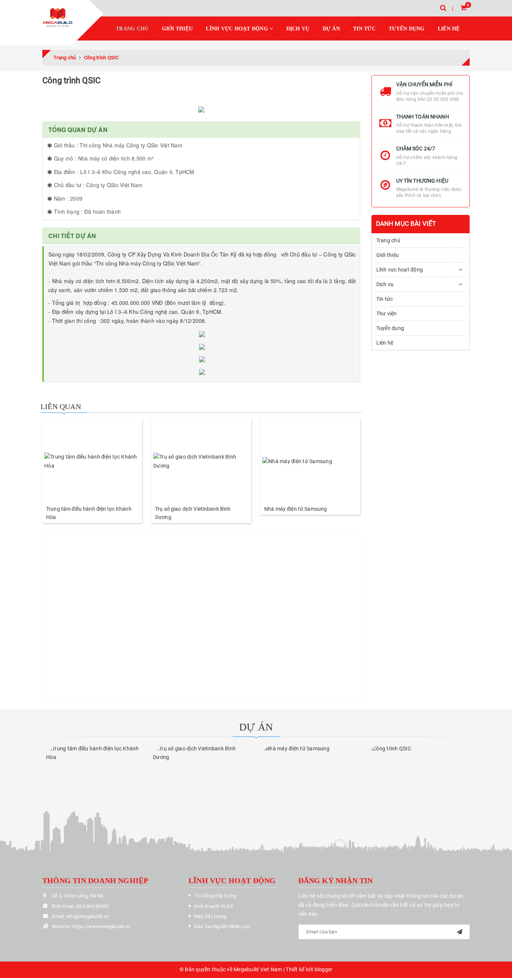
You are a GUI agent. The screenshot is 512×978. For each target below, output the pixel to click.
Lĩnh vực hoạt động (237, 29)
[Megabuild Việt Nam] (57, 18)
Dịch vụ (385, 284)
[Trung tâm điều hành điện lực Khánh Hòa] (92, 461)
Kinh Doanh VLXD (213, 906)
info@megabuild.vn (87, 916)
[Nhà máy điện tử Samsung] (310, 461)
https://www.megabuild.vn (101, 926)
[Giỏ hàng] (463, 8)
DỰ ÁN (331, 29)
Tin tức (384, 299)
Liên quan (60, 406)
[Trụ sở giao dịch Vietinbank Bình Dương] (201, 461)
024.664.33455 (92, 906)
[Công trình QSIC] (416, 770)
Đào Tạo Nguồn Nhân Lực (222, 926)
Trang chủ (132, 29)
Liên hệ (449, 29)
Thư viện (386, 313)
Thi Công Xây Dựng (215, 895)
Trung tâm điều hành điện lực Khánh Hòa (89, 513)
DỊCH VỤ (298, 29)
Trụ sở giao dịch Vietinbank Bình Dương (193, 513)
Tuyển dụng (407, 29)
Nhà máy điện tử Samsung (295, 509)
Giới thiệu (177, 29)
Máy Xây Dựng (210, 916)
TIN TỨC (364, 29)
